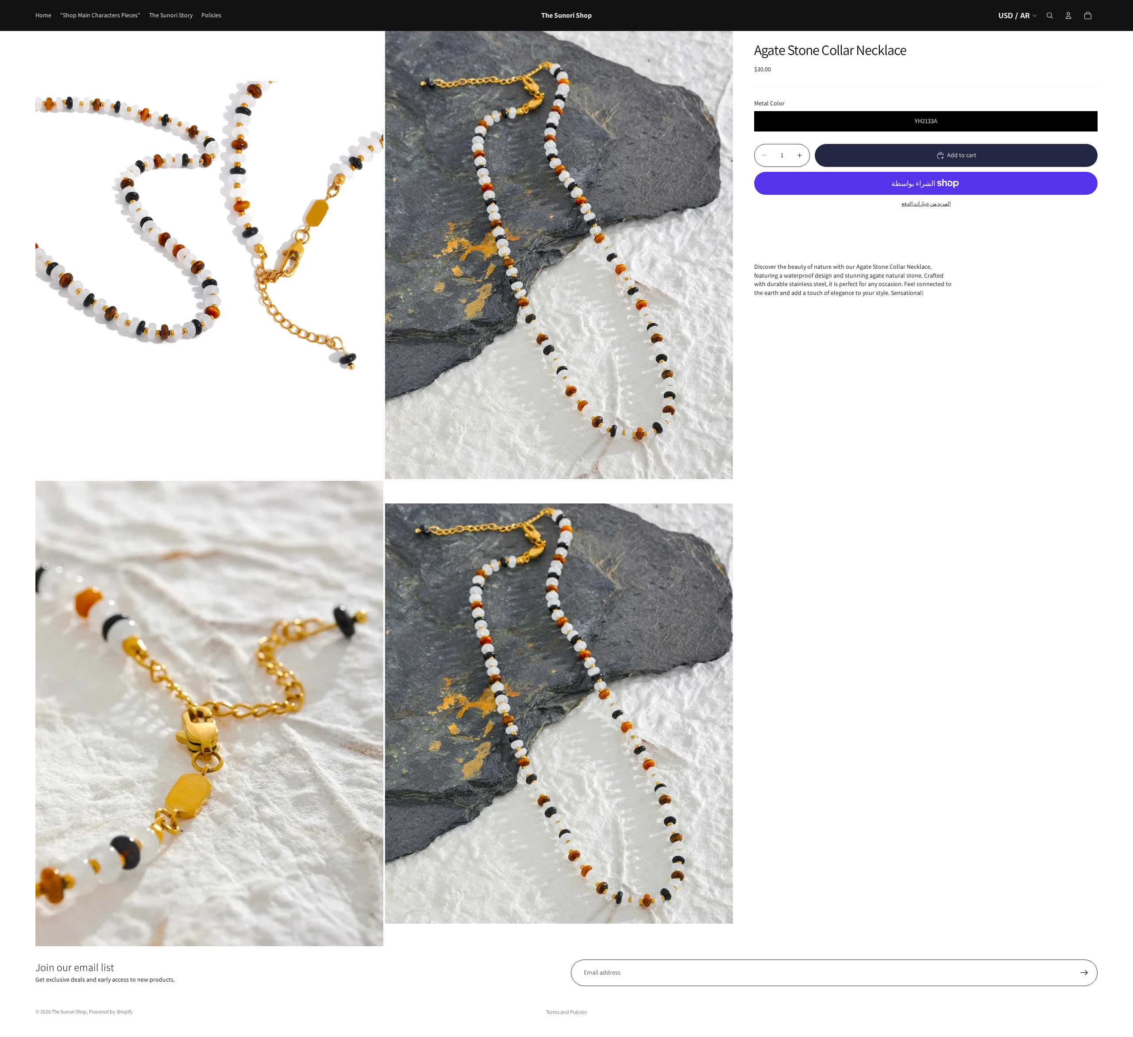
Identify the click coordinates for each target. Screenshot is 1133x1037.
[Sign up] (1084, 972)
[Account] (1068, 15)
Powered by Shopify (111, 1011)
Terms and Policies (566, 1012)
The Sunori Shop (69, 1011)
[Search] (1050, 15)
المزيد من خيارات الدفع (926, 203)
